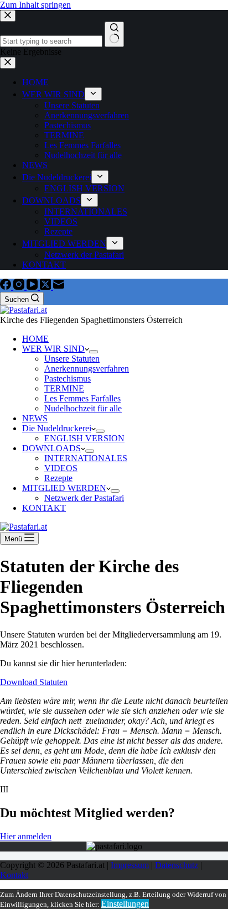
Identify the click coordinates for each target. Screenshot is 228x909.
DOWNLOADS (51, 448)
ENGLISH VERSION (84, 438)
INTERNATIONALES (85, 458)
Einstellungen (125, 903)
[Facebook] (6, 286)
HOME (35, 338)
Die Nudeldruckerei (56, 428)
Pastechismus (67, 378)
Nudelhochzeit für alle (83, 408)
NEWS (35, 418)
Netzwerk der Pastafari (84, 498)
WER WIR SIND (53, 348)
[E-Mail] (58, 286)
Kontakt (14, 875)
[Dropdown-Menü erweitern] (93, 351)
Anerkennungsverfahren (86, 368)
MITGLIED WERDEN (64, 488)
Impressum (130, 865)
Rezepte (58, 478)
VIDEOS (60, 468)
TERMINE (64, 388)
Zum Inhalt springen (35, 4)
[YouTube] (33, 286)
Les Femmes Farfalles (82, 398)
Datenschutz (176, 865)
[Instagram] (20, 286)
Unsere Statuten (72, 358)
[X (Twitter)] (46, 286)
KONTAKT (44, 508)
